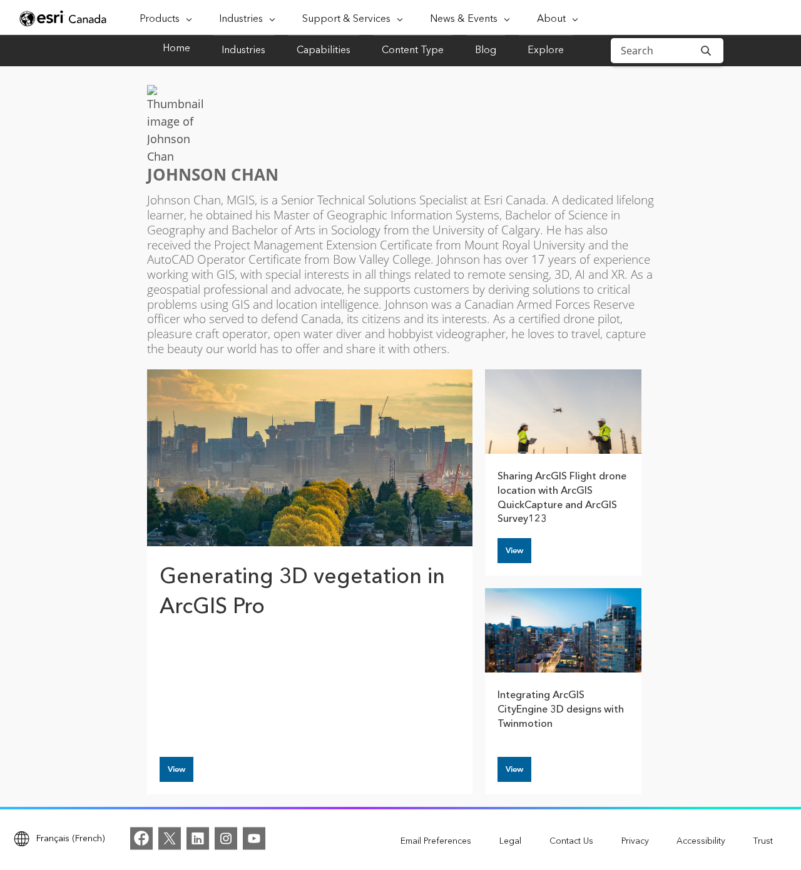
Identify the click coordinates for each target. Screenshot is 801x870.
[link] (141, 838)
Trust (763, 841)
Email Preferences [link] (435, 841)
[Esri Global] (63, 18)
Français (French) (70, 838)
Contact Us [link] (571, 841)
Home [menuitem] (176, 49)
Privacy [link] (635, 841)
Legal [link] (510, 841)
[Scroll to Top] (28, 841)
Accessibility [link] (700, 841)
